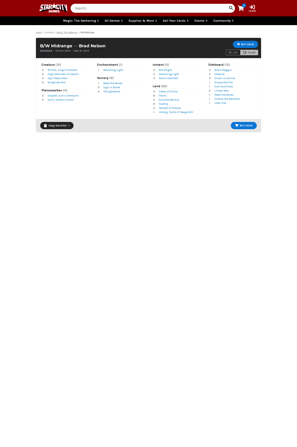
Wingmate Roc (57, 82)
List (235, 52)
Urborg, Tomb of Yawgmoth (176, 112)
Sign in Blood (111, 87)
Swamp (163, 103)
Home (39, 32)
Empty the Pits (223, 82)
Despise (219, 74)
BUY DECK (247, 44)
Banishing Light (113, 70)
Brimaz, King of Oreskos (63, 70)
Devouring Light (169, 74)
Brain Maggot (223, 70)
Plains (162, 95)
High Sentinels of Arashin (63, 74)
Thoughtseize (111, 91)
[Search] (231, 8)
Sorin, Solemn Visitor (61, 99)
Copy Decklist (57, 125)
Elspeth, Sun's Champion (63, 95)
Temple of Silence (170, 108)
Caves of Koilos (168, 91)
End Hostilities (223, 86)
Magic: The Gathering (67, 32)
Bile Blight (165, 70)
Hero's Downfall (168, 78)
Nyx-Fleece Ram (58, 78)
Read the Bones (112, 83)
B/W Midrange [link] (87, 32)
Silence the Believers (227, 98)
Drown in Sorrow (224, 78)
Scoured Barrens (169, 99)
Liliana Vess (221, 90)
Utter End (220, 103)
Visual (251, 52)
